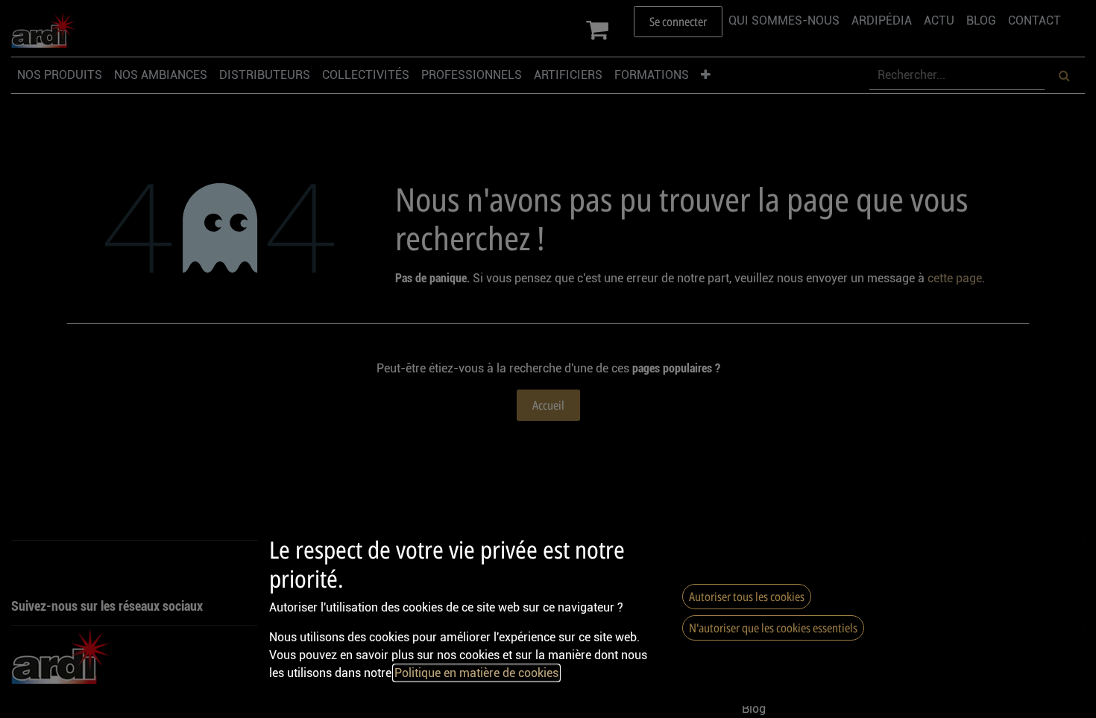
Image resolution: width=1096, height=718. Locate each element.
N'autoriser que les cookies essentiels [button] (773, 628)
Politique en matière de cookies (476, 673)
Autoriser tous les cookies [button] (746, 596)
